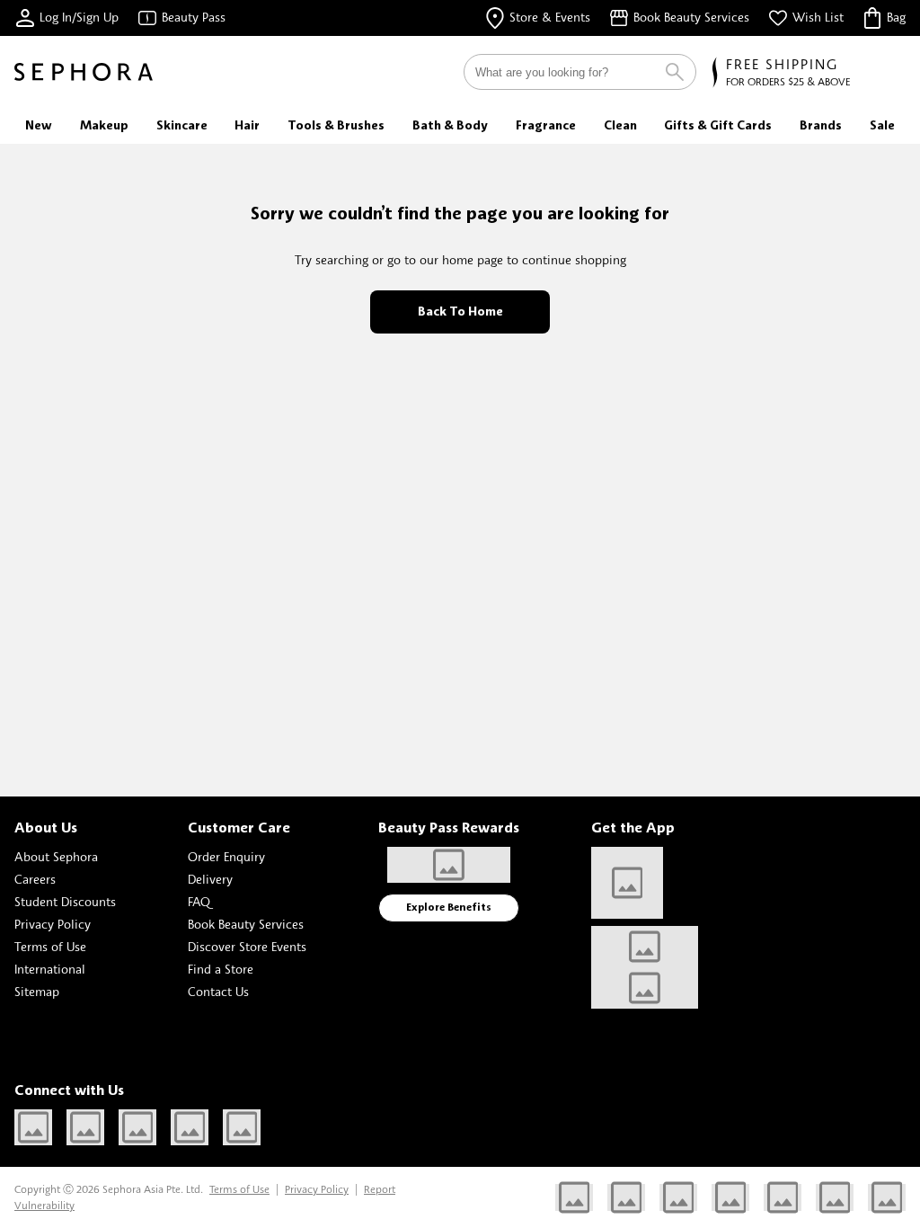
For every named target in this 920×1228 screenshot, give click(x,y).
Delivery (210, 878)
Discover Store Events (247, 946)
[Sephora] (83, 72)
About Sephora (56, 856)
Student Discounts (65, 901)
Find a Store (220, 968)
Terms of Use (50, 946)
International (49, 968)
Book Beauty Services (246, 923)
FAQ (199, 901)
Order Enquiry (226, 856)
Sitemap (36, 991)
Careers (35, 878)
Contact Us (218, 991)
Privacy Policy (52, 923)
